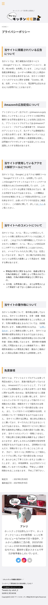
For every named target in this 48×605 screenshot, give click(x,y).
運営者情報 (12, 593)
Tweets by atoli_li (10, 590)
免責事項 (5, 593)
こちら (41, 204)
